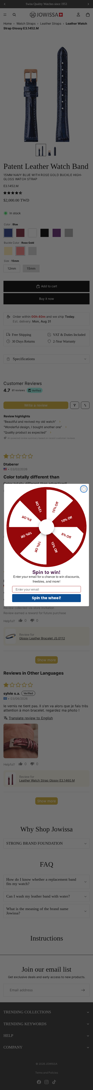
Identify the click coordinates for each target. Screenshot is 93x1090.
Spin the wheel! (46, 598)
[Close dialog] (83, 489)
